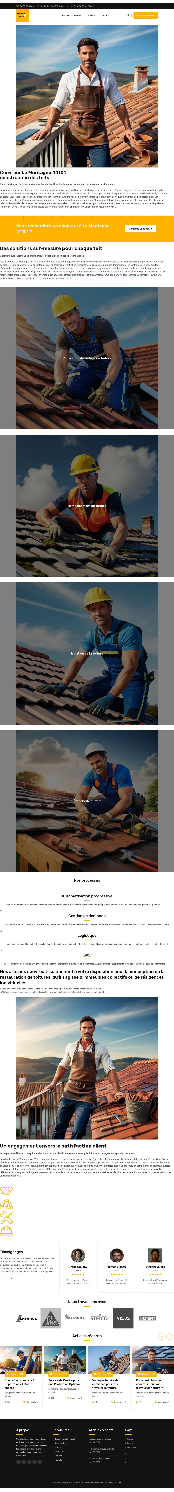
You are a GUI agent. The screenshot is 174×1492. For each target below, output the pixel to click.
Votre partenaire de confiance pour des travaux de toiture (18, 1384)
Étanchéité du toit (87, 801)
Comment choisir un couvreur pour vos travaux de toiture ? (61, 1384)
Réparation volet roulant (65, 1439)
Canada (130, 1443)
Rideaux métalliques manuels (101, 1449)
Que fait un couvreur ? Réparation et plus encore (107, 1384)
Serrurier (58, 1456)
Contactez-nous (145, 15)
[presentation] (3, 1279)
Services (92, 15)
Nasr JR (117, 1482)
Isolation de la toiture (87, 653)
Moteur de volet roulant (99, 1459)
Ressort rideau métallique (100, 1439)
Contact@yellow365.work (52, 6)
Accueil (66, 15)
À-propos (78, 15)
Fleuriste (58, 1460)
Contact (105, 15)
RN (8, 1402)
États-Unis (131, 1447)
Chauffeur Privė (61, 1443)
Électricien (59, 1451)
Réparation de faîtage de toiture (87, 358)
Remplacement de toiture (87, 506)
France (130, 1439)
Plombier (58, 1447)
